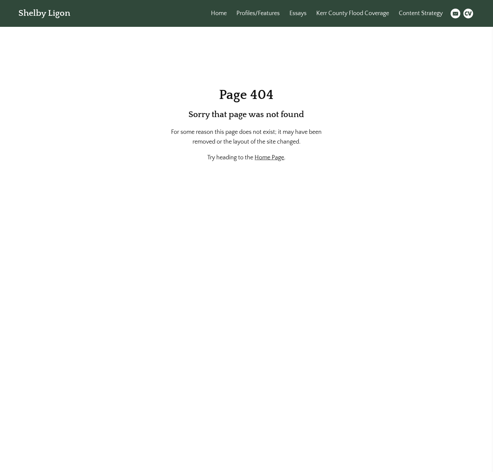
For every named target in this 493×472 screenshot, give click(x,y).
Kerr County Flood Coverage (352, 13)
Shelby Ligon (44, 13)
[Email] (455, 13)
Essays (298, 13)
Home (219, 13)
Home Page (269, 157)
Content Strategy (421, 13)
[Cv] (468, 13)
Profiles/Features (258, 13)
